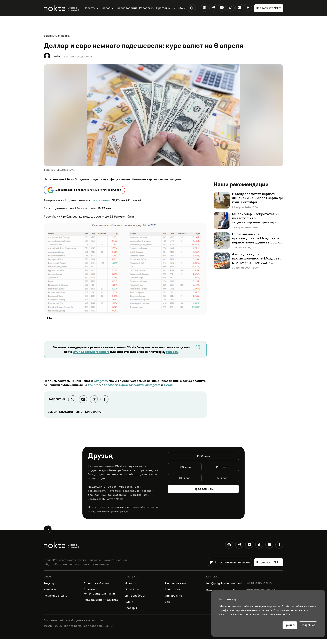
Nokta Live (132, 589)
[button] (192, 8)
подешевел (102, 200)
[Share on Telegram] (94, 399)
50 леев (222, 478)
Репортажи (146, 8)
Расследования (126, 8)
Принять (289, 625)
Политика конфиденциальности (99, 591)
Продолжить (203, 489)
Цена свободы (135, 596)
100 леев (184, 478)
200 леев (222, 467)
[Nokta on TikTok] (231, 7)
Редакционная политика (101, 600)
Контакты (50, 589)
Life (180, 8)
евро (79, 412)
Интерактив (173, 596)
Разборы (131, 608)
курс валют (94, 412)
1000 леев (203, 456)
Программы (164, 8)
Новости (90, 8)
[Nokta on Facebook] (248, 7)
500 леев (185, 467)
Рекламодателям (56, 596)
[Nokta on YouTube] (222, 7)
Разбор (106, 8)
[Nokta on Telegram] (213, 7)
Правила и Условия (97, 583)
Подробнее (308, 625)
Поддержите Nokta (268, 8)
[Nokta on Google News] (204, 7)
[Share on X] (72, 399)
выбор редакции (60, 412)
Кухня (129, 602)
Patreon (172, 352)
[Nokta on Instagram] (239, 7)
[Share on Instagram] (83, 399)
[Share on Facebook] (104, 399)
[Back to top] (48, 529)
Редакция (50, 583)
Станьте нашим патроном (232, 562)
